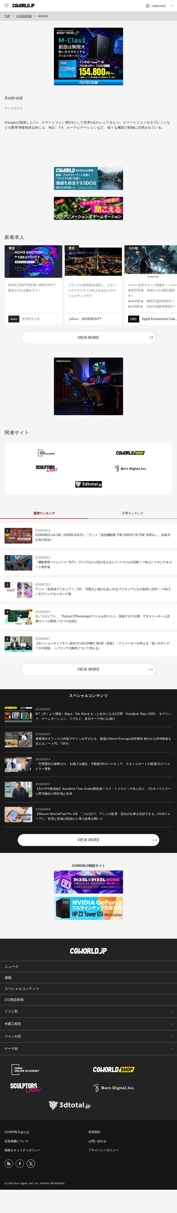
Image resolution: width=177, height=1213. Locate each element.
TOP (7, 16)
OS (35, 122)
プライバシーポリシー (103, 1150)
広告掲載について (17, 1141)
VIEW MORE (88, 338)
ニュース (11, 966)
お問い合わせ (97, 1141)
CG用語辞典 (24, 16)
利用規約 (94, 1132)
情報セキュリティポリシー (23, 1150)
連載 (8, 977)
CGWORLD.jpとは (17, 1132)
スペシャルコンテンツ (22, 989)
